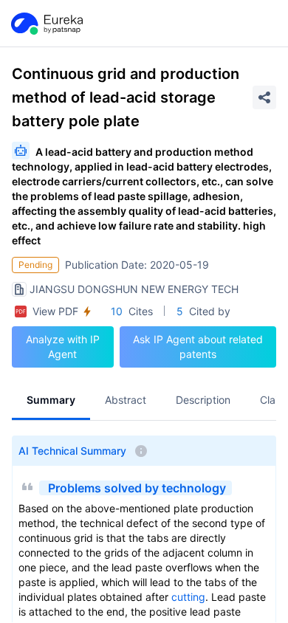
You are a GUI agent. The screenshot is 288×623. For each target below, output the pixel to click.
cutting (188, 597)
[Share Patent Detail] (264, 97)
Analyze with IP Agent (63, 346)
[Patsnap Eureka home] (46, 24)
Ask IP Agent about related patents (198, 346)
